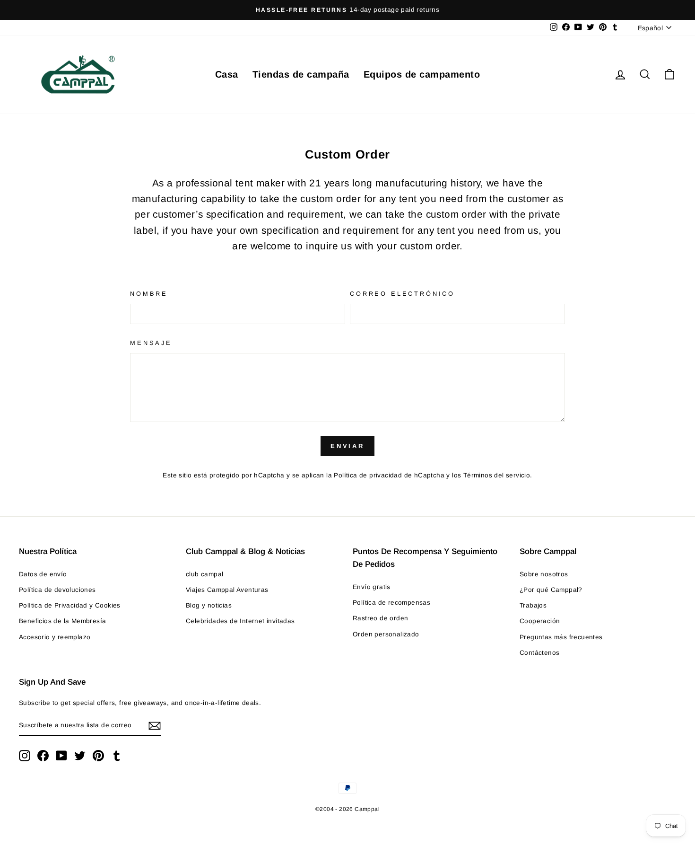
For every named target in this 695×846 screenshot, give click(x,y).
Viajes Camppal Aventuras (227, 589)
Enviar (347, 445)
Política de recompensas (391, 602)
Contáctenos (539, 652)
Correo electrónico (402, 293)
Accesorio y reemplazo (54, 637)
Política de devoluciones (57, 589)
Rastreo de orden (380, 618)
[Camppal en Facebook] (43, 755)
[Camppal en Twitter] (80, 755)
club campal (204, 574)
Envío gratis (372, 586)
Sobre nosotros (544, 574)
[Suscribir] (154, 726)
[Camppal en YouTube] (61, 755)
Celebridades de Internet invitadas (240, 621)
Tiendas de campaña (300, 74)
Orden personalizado (386, 634)
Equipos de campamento (422, 74)
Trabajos (533, 605)
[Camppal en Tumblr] (116, 755)
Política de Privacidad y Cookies (70, 605)
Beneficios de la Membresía (62, 621)
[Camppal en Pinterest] (98, 755)
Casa (226, 74)
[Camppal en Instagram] (24, 755)
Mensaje (151, 342)
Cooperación (540, 621)
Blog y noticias (209, 605)
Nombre (149, 293)
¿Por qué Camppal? (551, 589)
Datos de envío (43, 574)
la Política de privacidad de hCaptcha (386, 475)
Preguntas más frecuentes (561, 637)
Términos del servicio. (497, 475)
